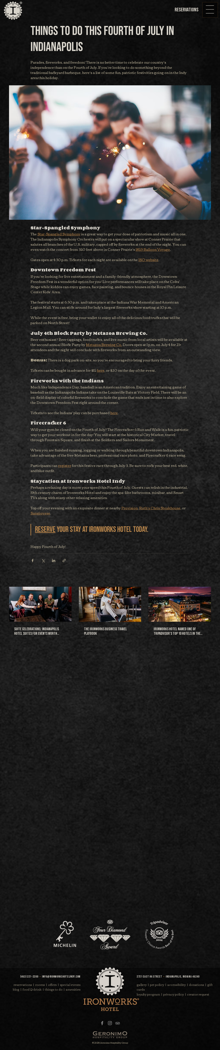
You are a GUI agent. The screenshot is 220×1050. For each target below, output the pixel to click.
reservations (23, 984)
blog (16, 989)
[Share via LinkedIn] (54, 560)
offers (52, 984)
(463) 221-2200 (29, 976)
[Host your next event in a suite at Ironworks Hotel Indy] (40, 604)
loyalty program (148, 994)
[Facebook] (102, 1023)
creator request (198, 994)
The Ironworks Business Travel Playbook (105, 631)
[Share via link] (64, 560)
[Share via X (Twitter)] (43, 560)
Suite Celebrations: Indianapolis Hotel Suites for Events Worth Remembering (36, 631)
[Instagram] (110, 1023)
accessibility (176, 984)
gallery (142, 984)
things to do (54, 989)
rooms (40, 984)
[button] (210, 9)
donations (196, 984)
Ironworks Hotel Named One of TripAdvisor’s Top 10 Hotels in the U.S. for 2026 (177, 631)
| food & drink (31, 989)
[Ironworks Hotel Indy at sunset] (179, 604)
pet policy (157, 984)
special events (70, 984)
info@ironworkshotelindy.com (61, 976)
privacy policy (173, 994)
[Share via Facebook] (33, 560)
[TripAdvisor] (117, 1023)
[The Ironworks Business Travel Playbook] (110, 604)
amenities (73, 989)
